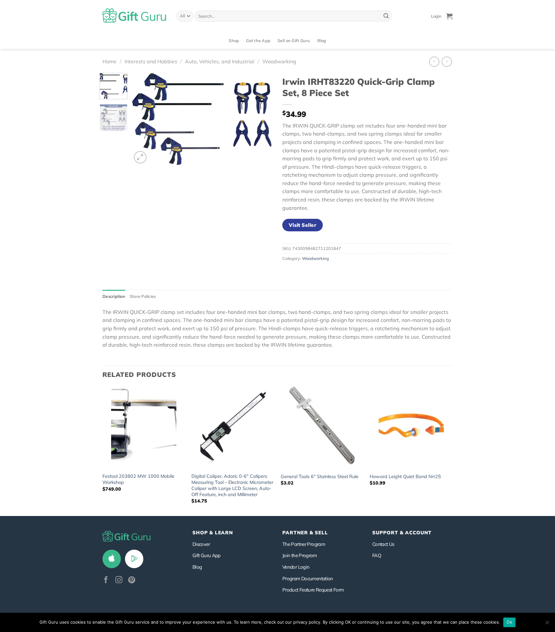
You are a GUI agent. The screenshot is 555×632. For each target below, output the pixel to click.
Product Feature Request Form (313, 590)
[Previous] (142, 119)
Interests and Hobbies (151, 61)
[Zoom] (140, 157)
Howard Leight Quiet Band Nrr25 (405, 476)
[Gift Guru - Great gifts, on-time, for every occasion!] (134, 16)
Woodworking (279, 61)
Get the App (258, 40)
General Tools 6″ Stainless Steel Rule (319, 476)
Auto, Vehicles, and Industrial (219, 61)
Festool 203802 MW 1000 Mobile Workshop (138, 479)
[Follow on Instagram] (118, 580)
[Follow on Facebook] (106, 580)
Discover (201, 544)
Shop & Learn (212, 533)
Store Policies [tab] (143, 296)
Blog (321, 40)
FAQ (376, 555)
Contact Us (383, 544)
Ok (509, 622)
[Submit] (386, 16)
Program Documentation (307, 578)
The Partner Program (303, 544)
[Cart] (449, 16)
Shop (234, 40)
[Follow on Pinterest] (131, 580)
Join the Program (299, 555)
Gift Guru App (206, 555)
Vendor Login (295, 567)
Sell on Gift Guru (294, 40)
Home (109, 61)
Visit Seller (303, 225)
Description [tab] (113, 296)
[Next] (262, 119)
